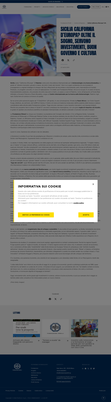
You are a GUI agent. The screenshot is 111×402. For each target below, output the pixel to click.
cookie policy (78, 203)
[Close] (93, 184)
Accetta (86, 214)
